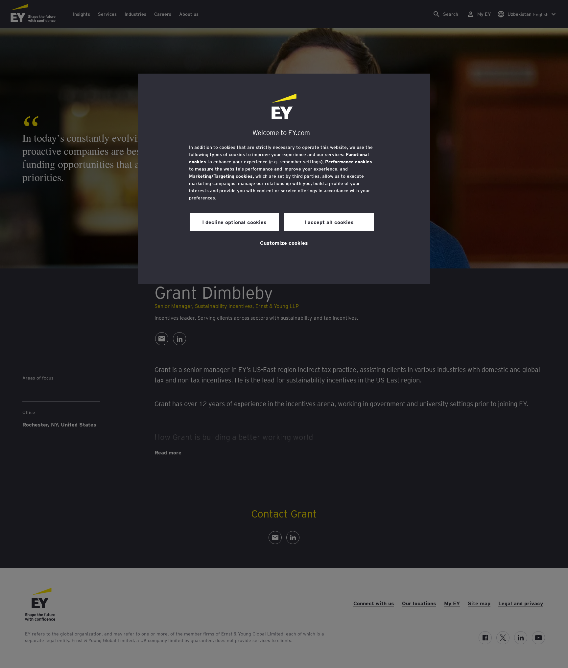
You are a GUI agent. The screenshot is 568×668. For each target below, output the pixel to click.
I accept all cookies (329, 221)
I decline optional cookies (234, 221)
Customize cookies (284, 242)
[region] (284, 179)
